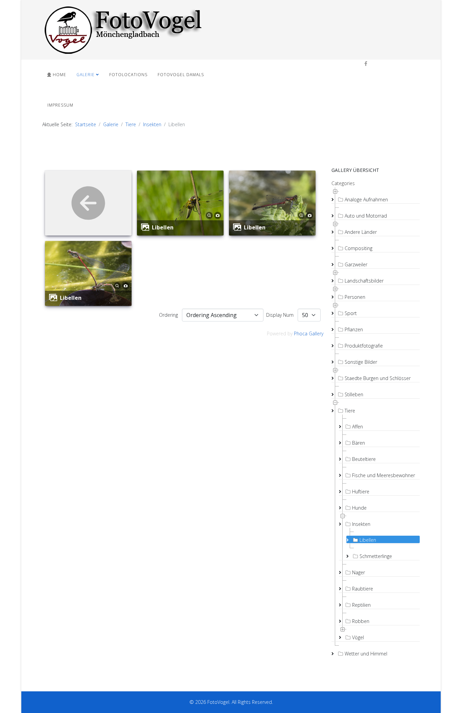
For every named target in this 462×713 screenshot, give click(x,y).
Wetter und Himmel (366, 653)
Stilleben (354, 394)
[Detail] (209, 214)
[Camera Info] (217, 214)
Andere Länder (361, 232)
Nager (358, 572)
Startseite (85, 124)
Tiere (130, 124)
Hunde (359, 508)
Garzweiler (356, 264)
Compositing (358, 248)
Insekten (152, 124)
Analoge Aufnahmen (366, 199)
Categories (343, 183)
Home (58, 74)
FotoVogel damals (181, 74)
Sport (351, 313)
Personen (355, 297)
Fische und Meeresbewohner (383, 475)
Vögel (358, 637)
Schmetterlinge (376, 556)
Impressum (60, 105)
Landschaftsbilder (364, 280)
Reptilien (361, 605)
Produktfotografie (364, 345)
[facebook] (365, 63)
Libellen (163, 227)
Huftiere (360, 491)
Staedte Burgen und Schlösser (378, 378)
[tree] (375, 422)
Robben (360, 621)
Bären (358, 443)
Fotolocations (128, 74)
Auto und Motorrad (366, 216)
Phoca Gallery (308, 333)
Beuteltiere (364, 459)
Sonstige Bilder (361, 362)
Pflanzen (354, 329)
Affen (357, 426)
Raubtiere (362, 588)
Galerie (85, 74)
